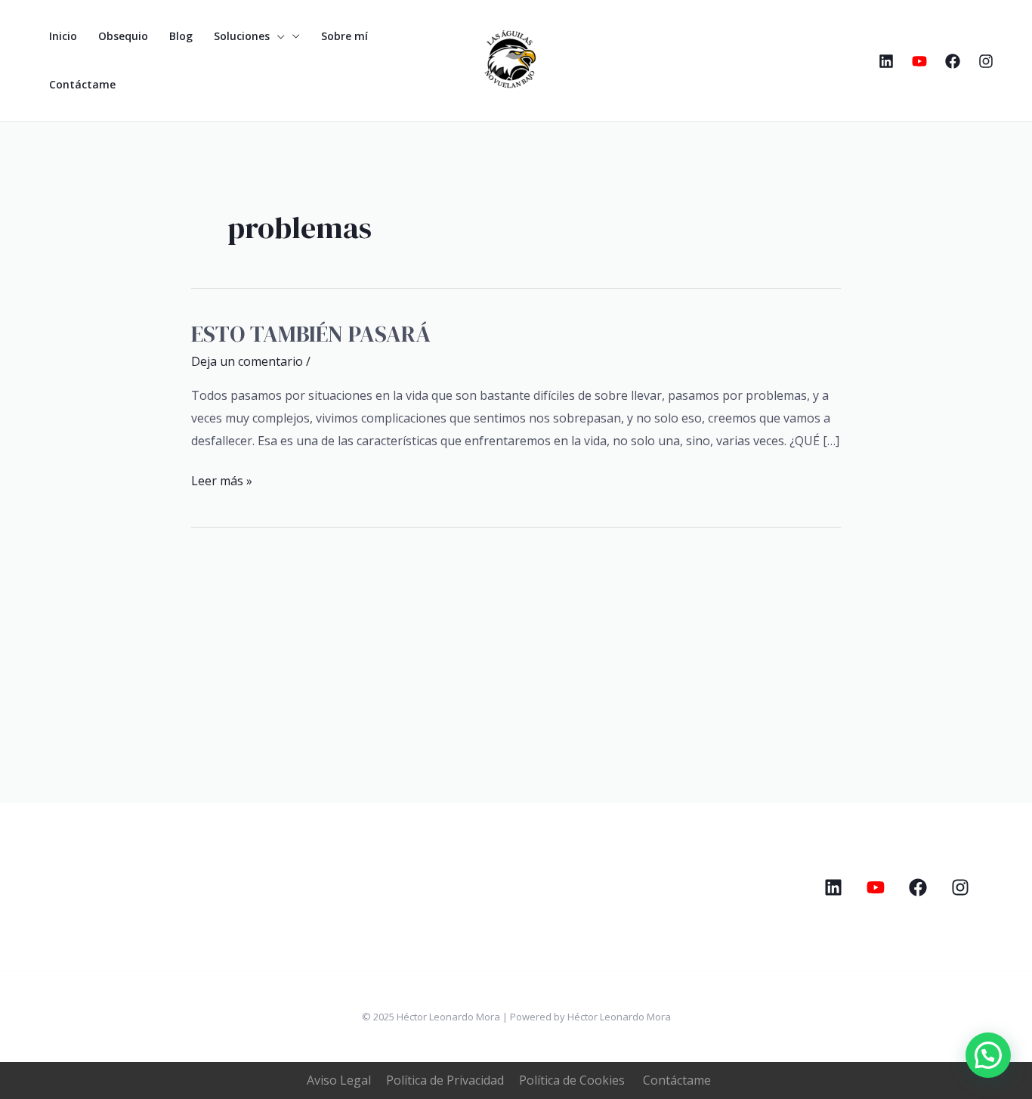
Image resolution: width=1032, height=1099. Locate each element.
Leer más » (221, 479)
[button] (988, 1055)
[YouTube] (919, 61)
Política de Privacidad (445, 1080)
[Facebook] (952, 61)
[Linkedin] (886, 61)
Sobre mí (344, 36)
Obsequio (123, 36)
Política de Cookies (572, 1080)
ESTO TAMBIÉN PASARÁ (311, 333)
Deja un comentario (247, 361)
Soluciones (242, 36)
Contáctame (82, 84)
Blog (181, 36)
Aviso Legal (339, 1080)
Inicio (63, 36)
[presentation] (277, 36)
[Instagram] (985, 61)
